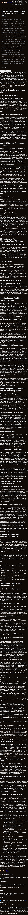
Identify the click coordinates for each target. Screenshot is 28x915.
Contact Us (15, 887)
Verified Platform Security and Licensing (13, 73)
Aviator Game (16, 402)
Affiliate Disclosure (11, 886)
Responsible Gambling (21, 877)
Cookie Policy (17, 884)
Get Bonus (4, 67)
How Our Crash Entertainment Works (10, 72)
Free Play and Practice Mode (19, 81)
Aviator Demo (20, 4)
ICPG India (3, 878)
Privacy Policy (9, 884)
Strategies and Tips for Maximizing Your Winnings (12, 76)
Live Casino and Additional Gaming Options (12, 77)
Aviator (8, 456)
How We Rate (20, 886)
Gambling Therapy (8, 877)
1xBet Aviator (15, 3)
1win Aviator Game (17, 1)
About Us (2, 884)
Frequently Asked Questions (8, 87)
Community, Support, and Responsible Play (12, 85)
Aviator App (16, 365)
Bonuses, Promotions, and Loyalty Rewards (12, 82)
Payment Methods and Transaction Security (12, 84)
